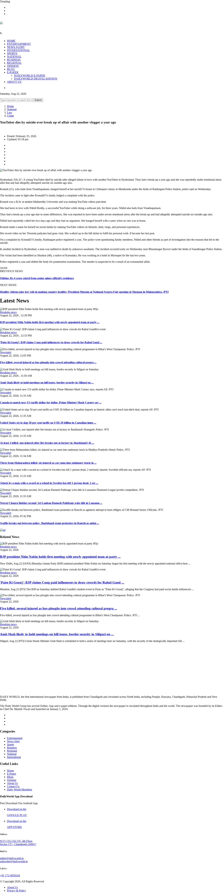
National (11, 109)
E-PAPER (12, 72)
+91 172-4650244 (10, 875)
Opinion (11, 780)
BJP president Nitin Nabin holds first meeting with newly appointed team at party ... (49, 322)
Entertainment (14, 738)
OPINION (13, 66)
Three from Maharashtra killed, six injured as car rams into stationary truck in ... (48, 462)
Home (10, 106)
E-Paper (11, 773)
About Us (12, 783)
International (14, 757)
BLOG (11, 69)
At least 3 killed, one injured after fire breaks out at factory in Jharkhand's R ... (47, 442)
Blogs (10, 776)
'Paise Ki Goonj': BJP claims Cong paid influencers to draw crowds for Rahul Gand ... (51, 342)
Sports (10, 744)
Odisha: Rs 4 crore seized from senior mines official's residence (37, 278)
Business (12, 747)
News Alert (13, 741)
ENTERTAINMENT (19, 43)
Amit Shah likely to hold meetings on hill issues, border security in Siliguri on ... (46, 382)
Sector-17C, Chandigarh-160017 (18, 844)
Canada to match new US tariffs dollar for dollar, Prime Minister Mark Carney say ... (50, 402)
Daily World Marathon (19, 789)
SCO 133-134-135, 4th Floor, (16, 841)
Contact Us (13, 786)
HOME (11, 40)
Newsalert (5, 352)
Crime (10, 115)
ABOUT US (14, 81)
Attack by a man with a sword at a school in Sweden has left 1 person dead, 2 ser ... (49, 483)
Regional (12, 750)
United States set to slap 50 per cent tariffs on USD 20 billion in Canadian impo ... (48, 422)
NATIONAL (14, 56)
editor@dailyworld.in (12, 858)
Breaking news (8, 312)
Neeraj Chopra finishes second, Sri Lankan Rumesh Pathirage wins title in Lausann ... (51, 503)
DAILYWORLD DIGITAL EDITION (35, 78)
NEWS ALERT (16, 47)
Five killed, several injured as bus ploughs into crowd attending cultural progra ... (48, 362)
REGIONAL (14, 62)
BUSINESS (13, 59)
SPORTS (12, 53)
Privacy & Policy (16, 890)
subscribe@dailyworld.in (14, 861)
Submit (38, 100)
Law (9, 112)
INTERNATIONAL (18, 50)
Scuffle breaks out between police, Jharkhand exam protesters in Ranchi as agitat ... (49, 523)
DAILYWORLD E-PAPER (29, 75)
